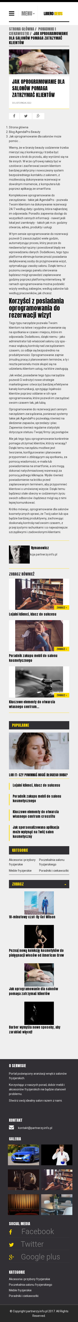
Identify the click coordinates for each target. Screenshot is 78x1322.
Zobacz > (62, 607)
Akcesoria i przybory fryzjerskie (29, 1279)
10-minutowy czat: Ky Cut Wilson (32, 916)
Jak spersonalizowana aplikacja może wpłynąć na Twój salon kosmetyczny (36, 832)
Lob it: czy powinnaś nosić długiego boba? (38, 774)
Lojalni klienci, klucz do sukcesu (32, 614)
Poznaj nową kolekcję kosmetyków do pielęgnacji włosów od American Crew (36, 953)
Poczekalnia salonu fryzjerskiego (30, 1284)
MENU (26, 13)
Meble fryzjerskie (20, 870)
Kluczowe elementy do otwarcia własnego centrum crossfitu (36, 814)
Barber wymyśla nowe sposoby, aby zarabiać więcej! (34, 1029)
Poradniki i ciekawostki (54, 870)
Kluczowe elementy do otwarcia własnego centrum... (32, 704)
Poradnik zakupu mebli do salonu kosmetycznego (33, 658)
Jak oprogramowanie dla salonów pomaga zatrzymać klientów (33, 991)
